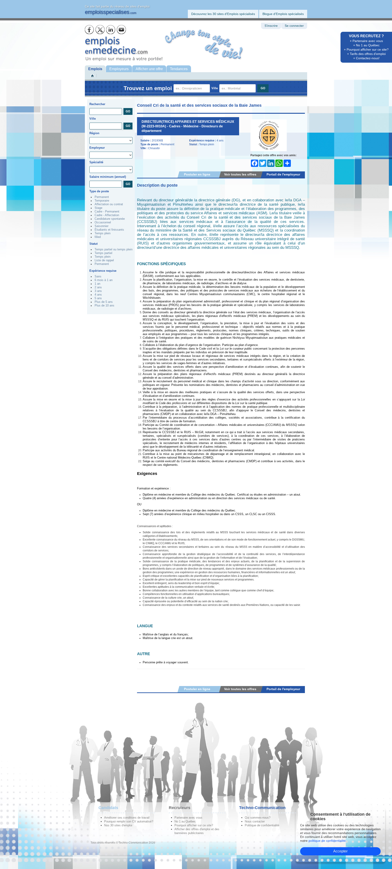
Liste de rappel (104, 260)
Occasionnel (103, 222)
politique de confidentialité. (328, 840)
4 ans (98, 294)
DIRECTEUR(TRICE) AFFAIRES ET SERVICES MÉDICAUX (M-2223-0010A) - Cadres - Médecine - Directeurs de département (188, 126)
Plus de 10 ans (104, 305)
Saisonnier (101, 226)
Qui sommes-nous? (257, 817)
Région (94, 133)
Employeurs (119, 69)
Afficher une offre (149, 69)
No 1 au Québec (185, 821)
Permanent (102, 197)
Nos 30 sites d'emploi (118, 825)
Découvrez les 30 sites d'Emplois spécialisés (223, 14)
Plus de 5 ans (104, 302)
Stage (98, 208)
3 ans (98, 291)
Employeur (97, 147)
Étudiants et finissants (109, 229)
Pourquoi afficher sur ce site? (193, 825)
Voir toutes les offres (240, 174)
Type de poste (99, 191)
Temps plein (102, 233)
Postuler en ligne (197, 174)
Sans (98, 276)
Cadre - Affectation (107, 215)
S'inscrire (271, 25)
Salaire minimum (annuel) (107, 176)
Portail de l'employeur (283, 174)
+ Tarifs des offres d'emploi (366, 54)
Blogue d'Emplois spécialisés (283, 14)
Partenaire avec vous (188, 817)
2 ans (98, 287)
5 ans (98, 298)
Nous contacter (255, 821)
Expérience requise (102, 270)
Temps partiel (103, 253)
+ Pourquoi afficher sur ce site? (366, 49)
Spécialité (96, 162)
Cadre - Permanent (107, 211)
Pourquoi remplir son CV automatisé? (128, 821)
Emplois (95, 69)
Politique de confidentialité (262, 825)
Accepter (340, 851)
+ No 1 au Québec (366, 45)
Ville (214, 88)
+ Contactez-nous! (366, 58)
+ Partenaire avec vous (366, 41)
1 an (97, 283)
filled (98, 237)
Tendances (179, 69)
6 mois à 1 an (104, 280)
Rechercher (97, 104)
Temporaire (102, 200)
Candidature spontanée (110, 218)
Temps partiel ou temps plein (113, 249)
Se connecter (294, 25)
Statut (93, 243)
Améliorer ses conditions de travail (126, 817)
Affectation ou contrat (109, 204)
